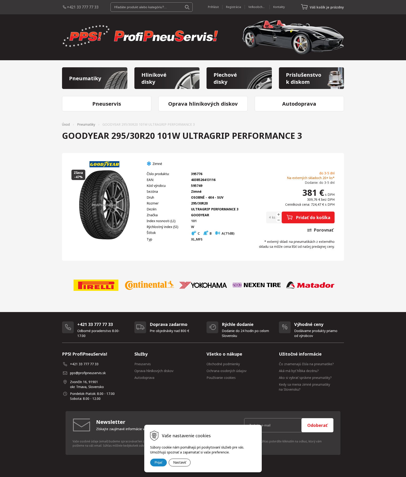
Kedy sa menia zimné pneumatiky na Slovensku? (304, 387)
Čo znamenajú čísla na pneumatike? (306, 364)
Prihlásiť (213, 7)
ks (273, 217)
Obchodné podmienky (223, 364)
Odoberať (317, 425)
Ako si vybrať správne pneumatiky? (305, 377)
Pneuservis (142, 364)
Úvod (66, 124)
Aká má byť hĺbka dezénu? (299, 371)
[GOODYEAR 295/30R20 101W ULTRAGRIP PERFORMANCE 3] (104, 205)
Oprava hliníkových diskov (153, 371)
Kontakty (279, 7)
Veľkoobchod (257, 7)
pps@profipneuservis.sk (88, 373)
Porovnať (322, 230)
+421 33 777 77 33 (82, 7)
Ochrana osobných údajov (226, 371)
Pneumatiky (86, 124)
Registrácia (233, 7)
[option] (96, 285)
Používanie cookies (221, 377)
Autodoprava (144, 377)
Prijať (158, 462)
